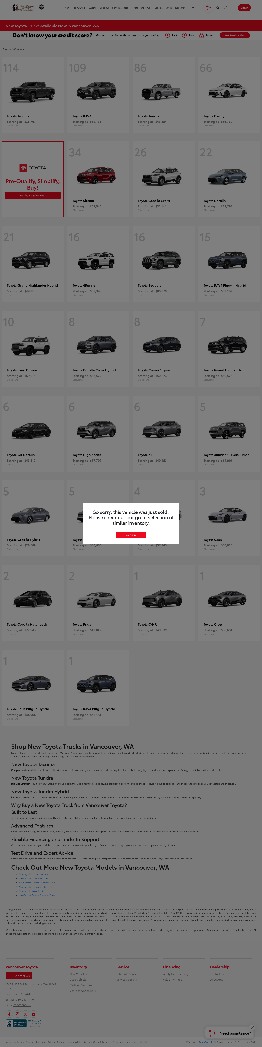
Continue (131, 534)
